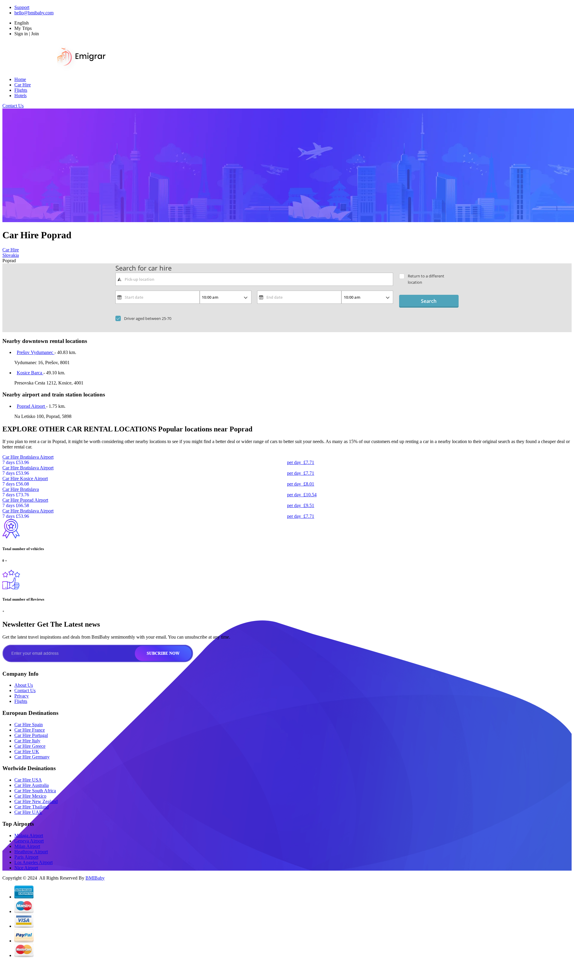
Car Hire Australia (31, 785)
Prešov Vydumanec (35, 352)
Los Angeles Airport (33, 862)
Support (21, 7)
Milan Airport (27, 846)
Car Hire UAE (28, 812)
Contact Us (13, 105)
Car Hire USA (28, 779)
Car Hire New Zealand (36, 801)
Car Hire (22, 84)
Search (428, 301)
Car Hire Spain (28, 724)
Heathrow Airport (31, 851)
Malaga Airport (28, 835)
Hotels (20, 95)
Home (20, 79)
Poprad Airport (31, 406)
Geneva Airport (29, 840)
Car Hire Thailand (31, 806)
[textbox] (254, 279)
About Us (23, 685)
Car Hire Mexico (30, 796)
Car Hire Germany (32, 756)
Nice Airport (26, 867)
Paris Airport (26, 857)
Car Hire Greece (29, 746)
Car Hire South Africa (35, 790)
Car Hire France (29, 729)
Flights (20, 90)
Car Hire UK (26, 751)
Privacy (21, 695)
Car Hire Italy (27, 740)
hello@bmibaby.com (34, 12)
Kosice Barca (30, 372)
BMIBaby (95, 877)
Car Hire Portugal (31, 735)
